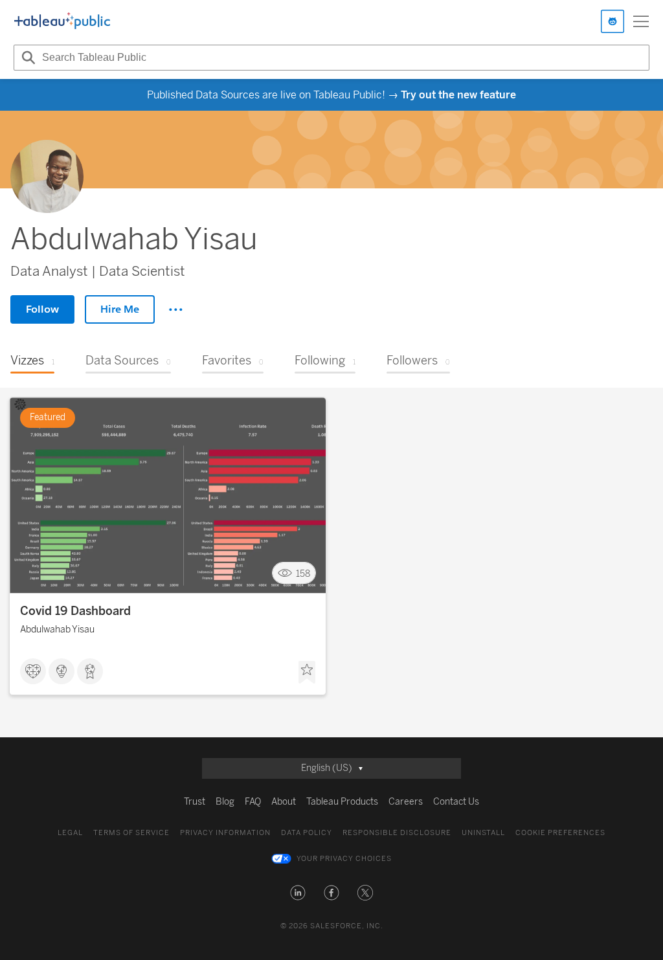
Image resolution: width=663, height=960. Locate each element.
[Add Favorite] (306, 672)
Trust (194, 801)
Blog (225, 801)
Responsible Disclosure (397, 833)
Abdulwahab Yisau (57, 629)
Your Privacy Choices (344, 858)
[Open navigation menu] (641, 21)
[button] (297, 892)
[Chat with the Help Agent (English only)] (612, 21)
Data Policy (306, 833)
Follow (42, 309)
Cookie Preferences (560, 833)
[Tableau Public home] (62, 21)
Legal (70, 833)
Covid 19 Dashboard (75, 611)
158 (303, 573)
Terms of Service (131, 833)
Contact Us (456, 801)
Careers (405, 801)
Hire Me (119, 309)
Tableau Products (342, 801)
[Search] (26, 57)
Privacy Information (225, 833)
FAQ (253, 801)
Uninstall (483, 833)
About (283, 801)
